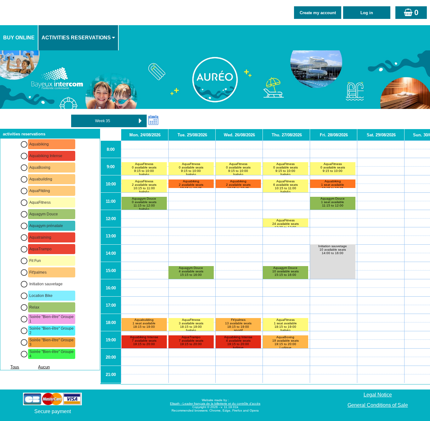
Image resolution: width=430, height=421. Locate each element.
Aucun (44, 367)
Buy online (19, 37)
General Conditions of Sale (378, 405)
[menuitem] (19, 37)
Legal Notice (378, 394)
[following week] (140, 121)
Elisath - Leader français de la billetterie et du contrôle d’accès (215, 403)
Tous (14, 367)
